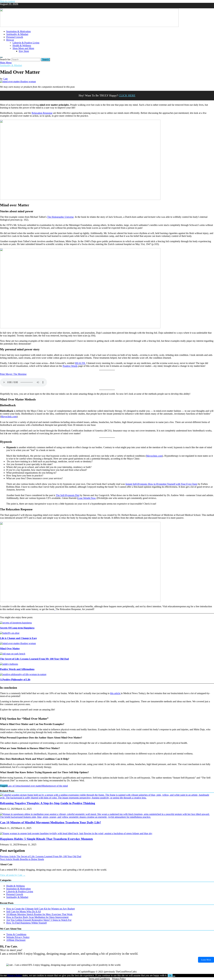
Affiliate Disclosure (16, 940)
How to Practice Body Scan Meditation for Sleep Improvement (37, 917)
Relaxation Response (42, 113)
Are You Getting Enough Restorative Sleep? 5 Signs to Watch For (38, 920)
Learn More (206, 960)
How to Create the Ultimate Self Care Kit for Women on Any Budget (40, 908)
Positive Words (70, 366)
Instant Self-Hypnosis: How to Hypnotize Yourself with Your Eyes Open (161, 484)
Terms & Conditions (16, 934)
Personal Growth (14, 37)
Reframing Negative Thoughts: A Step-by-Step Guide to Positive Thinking (47, 803)
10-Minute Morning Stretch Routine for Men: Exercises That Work (39, 914)
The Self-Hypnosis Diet (67, 495)
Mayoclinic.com (9, 416)
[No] (174, 976)
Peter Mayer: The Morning (13, 374)
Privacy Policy (14, 975)
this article (115, 693)
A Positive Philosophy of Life (15, 679)
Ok (170, 975)
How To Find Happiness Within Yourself (26, 922)
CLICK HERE (127, 95)
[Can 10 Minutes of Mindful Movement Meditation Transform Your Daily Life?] (107, 817)
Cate (5, 78)
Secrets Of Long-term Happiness (17, 628)
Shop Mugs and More (23, 48)
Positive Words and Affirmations (17, 669)
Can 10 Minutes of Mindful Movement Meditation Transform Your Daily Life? (50, 822)
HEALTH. (80, 363)
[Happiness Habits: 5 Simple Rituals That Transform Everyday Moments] (76, 833)
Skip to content (7, 1)
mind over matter (33, 785)
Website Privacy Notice (17, 937)
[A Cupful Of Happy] (89, 26)
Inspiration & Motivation (18, 31)
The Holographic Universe (60, 217)
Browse (10, 40)
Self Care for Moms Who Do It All (23, 911)
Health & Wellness (22, 45)
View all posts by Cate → (12, 875)
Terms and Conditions (99, 978)
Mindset (46, 785)
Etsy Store (24, 51)
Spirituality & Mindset (17, 34)
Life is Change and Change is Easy (18, 638)
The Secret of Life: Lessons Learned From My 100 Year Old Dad (34, 659)
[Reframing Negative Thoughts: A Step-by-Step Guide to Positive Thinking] (107, 797)
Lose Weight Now (87, 498)
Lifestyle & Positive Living (26, 42)
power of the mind (59, 785)
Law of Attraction (16, 785)
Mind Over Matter (10, 648)
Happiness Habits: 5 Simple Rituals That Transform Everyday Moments (46, 839)
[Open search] (1, 57)
